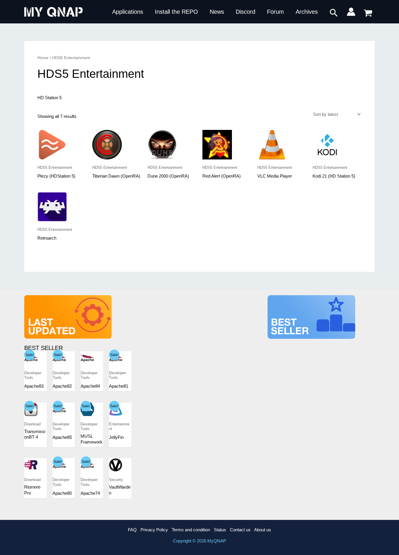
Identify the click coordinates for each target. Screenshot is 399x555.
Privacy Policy (154, 529)
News (217, 11)
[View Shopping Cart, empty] (368, 12)
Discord (245, 11)
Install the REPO (176, 11)
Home (42, 58)
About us (262, 529)
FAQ (132, 529)
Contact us (240, 529)
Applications (127, 11)
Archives (307, 11)
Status (220, 529)
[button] (333, 13)
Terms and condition (191, 529)
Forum (275, 11)
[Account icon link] (351, 11)
